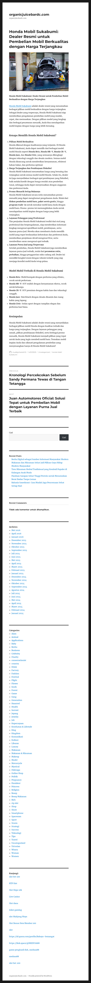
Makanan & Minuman (21, 753)
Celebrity (15, 653)
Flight (14, 680)
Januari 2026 (17, 537)
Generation (16, 700)
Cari (11, 432)
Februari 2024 (18, 610)
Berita (14, 647)
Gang (13, 697)
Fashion (15, 673)
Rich (13, 800)
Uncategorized (44, 352)
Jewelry (14, 717)
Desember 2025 (18, 540)
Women (15, 856)
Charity (14, 657)
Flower (14, 683)
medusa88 (14, 956)
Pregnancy (16, 780)
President (15, 783)
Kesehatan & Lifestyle (21, 727)
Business (15, 650)
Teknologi (16, 833)
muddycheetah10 (19, 352)
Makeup (15, 756)
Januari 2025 (17, 573)
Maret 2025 (16, 567)
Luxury (14, 746)
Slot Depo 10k (15, 890)
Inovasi (14, 710)
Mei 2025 (15, 560)
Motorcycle (16, 763)
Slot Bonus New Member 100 (22, 923)
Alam (13, 634)
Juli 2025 (15, 553)
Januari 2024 (17, 613)
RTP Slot (13, 883)
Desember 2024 (18, 577)
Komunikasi (17, 736)
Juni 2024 (15, 596)
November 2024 (19, 580)
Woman (15, 853)
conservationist (18, 660)
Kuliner (14, 740)
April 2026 (16, 533)
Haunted (15, 703)
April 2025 (16, 563)
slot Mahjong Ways (18, 916)
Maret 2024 (16, 606)
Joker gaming (15, 910)
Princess (15, 786)
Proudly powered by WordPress (40, 976)
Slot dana (13, 903)
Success (15, 830)
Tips (13, 836)
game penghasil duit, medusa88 (24, 950)
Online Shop (17, 773)
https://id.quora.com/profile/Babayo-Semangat (31, 936)
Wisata (14, 849)
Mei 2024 (15, 600)
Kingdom (15, 733)
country (15, 663)
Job (13, 720)
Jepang (14, 713)
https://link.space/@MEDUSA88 (24, 943)
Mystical (15, 766)
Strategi (15, 826)
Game (14, 693)
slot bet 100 (14, 877)
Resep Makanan (18, 796)
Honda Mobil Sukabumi (20, 106)
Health (14, 707)
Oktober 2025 (17, 547)
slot (11, 930)
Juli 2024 (15, 593)
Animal (14, 637)
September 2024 (19, 587)
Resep (14, 793)
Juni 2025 (15, 557)
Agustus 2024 (17, 590)
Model (14, 760)
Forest (14, 690)
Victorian (15, 846)
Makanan (15, 750)
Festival (15, 677)
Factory (15, 670)
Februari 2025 (18, 570)
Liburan (15, 743)
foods (14, 687)
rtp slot (14, 803)
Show (14, 810)
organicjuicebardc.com (29, 14)
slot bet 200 (14, 963)
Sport (14, 820)
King (13, 730)
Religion (15, 790)
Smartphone (17, 813)
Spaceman (16, 816)
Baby (13, 643)
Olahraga (15, 770)
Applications (17, 640)
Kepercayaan (17, 723)
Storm (14, 823)
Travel (14, 839)
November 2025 (19, 543)
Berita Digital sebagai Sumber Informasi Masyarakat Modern (39, 459)
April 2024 (16, 603)
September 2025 (19, 550)
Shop (13, 806)
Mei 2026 (15, 530)
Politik (14, 776)
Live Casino (14, 896)
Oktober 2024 (17, 583)
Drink (14, 667)
